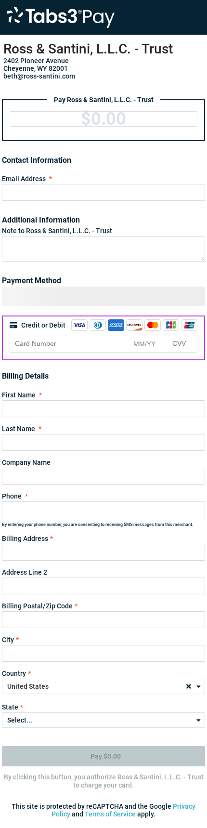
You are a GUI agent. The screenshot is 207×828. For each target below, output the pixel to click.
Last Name (18, 429)
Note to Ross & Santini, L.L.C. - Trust (57, 231)
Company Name (26, 462)
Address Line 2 (24, 572)
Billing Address (25, 538)
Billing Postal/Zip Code (37, 606)
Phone (12, 496)
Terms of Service (110, 814)
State (10, 707)
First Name (19, 395)
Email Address (24, 179)
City (8, 640)
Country (14, 673)
